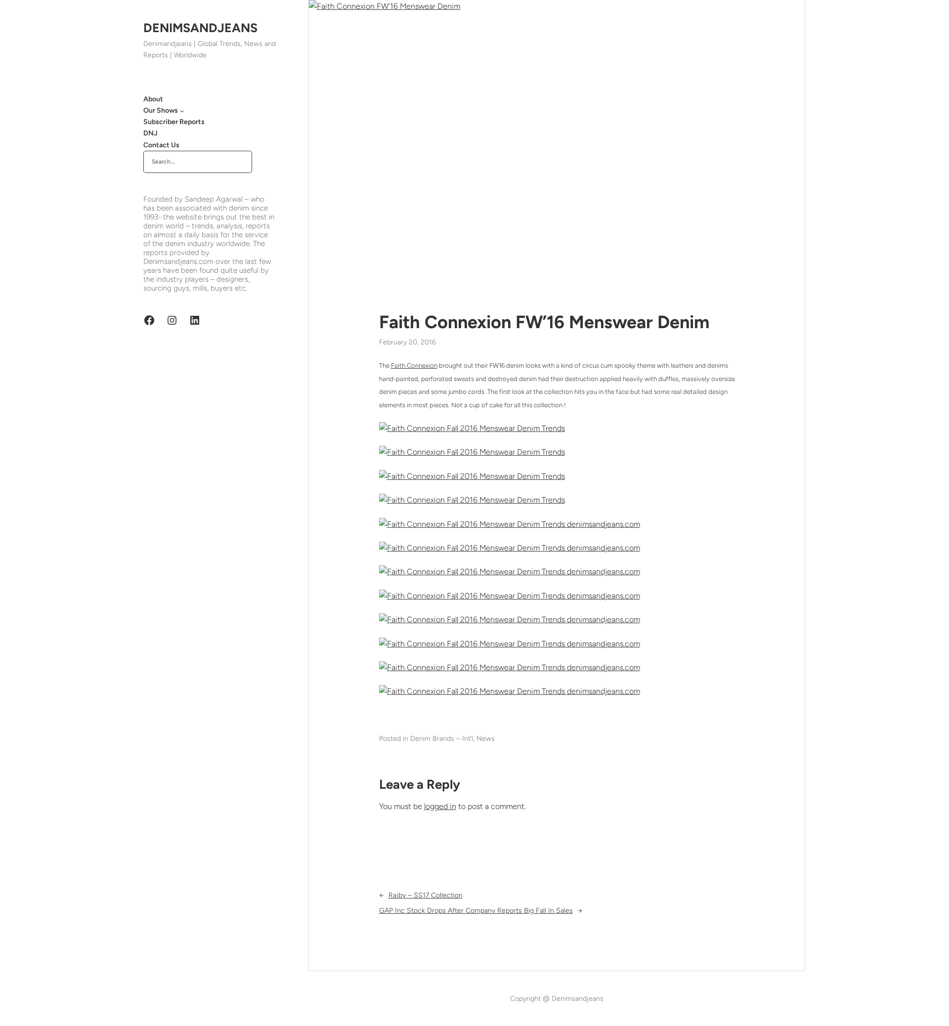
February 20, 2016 (407, 342)
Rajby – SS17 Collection (425, 895)
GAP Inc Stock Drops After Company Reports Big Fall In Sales (476, 910)
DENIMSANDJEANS (200, 27)
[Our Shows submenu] (182, 111)
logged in (440, 806)
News (485, 738)
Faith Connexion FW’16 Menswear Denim (544, 322)
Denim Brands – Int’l (441, 738)
